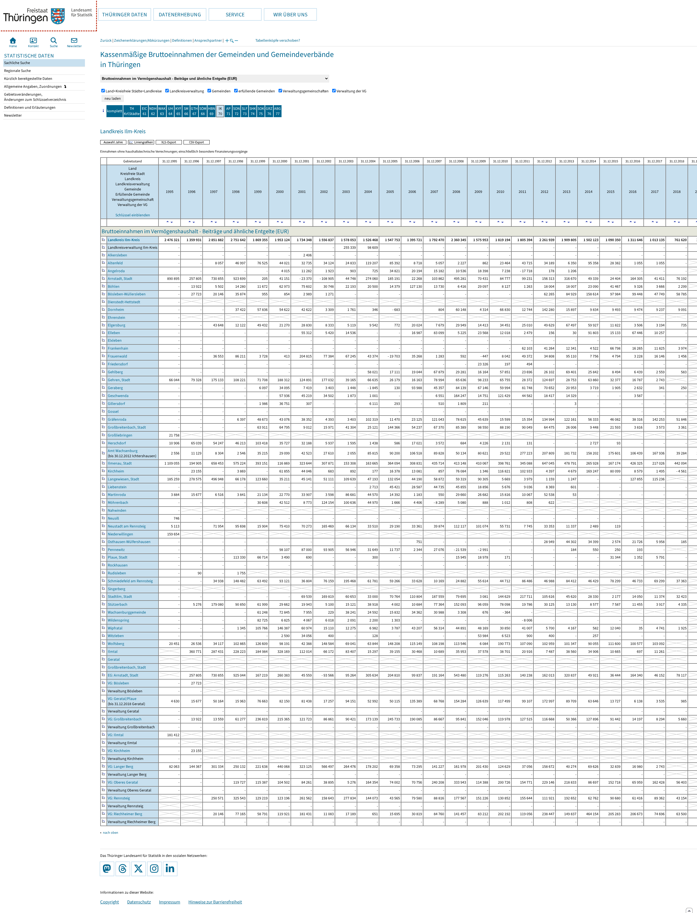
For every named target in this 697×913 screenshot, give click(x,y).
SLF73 (244, 111)
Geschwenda (118, 395)
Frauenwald (117, 356)
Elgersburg (116, 325)
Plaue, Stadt (117, 557)
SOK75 (261, 111)
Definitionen (182, 40)
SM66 (186, 111)
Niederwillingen (120, 534)
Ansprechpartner (208, 40)
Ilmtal (113, 651)
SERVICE (226, 14)
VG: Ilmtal (116, 735)
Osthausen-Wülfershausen (129, 541)
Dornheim (116, 309)
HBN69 (211, 111)
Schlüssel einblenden (132, 215)
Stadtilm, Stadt (120, 596)
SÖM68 (202, 111)
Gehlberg (115, 372)
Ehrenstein (116, 317)
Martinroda (117, 494)
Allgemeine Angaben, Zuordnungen (33, 86)
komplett (114, 111)
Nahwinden (117, 510)
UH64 (170, 111)
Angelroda (116, 271)
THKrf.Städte (132, 111)
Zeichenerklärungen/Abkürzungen (142, 40)
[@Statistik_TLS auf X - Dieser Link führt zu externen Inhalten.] (140, 869)
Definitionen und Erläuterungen (29, 107)
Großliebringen (120, 435)
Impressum (169, 902)
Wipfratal (115, 628)
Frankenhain (118, 348)
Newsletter (12, 115)
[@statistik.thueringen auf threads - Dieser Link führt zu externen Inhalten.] (124, 869)
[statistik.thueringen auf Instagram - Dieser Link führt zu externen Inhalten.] (155, 869)
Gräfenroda (117, 419)
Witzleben (116, 635)
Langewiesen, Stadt (123, 479)
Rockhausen (118, 565)
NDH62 (153, 111)
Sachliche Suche (16, 62)
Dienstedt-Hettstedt (124, 302)
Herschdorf (117, 443)
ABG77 (277, 111)
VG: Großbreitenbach (125, 719)
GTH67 (194, 111)
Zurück (106, 40)
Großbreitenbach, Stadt (127, 427)
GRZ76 (269, 111)
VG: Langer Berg (120, 766)
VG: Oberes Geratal (123, 782)
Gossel (113, 411)
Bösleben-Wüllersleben (127, 294)
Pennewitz (116, 549)
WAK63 (162, 111)
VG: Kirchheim (119, 750)
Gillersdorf (116, 403)
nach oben (110, 832)
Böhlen (114, 286)
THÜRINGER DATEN (122, 14)
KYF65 (178, 111)
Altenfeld (115, 263)
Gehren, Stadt (119, 380)
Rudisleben (117, 573)
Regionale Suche (17, 70)
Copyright (109, 902)
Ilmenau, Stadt (120, 463)
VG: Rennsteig (119, 798)
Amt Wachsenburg (122, 450)
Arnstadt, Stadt (120, 278)
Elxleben (115, 340)
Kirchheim (116, 471)
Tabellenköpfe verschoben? (277, 40)
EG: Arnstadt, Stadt (123, 675)
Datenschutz (139, 902)
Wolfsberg (116, 643)
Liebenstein (117, 487)
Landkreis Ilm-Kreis (124, 239)
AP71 (228, 111)
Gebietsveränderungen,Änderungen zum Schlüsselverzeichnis (34, 97)
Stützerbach (117, 604)
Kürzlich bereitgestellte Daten (27, 78)
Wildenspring (118, 620)
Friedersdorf (118, 364)
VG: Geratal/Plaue (122, 698)
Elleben (114, 332)
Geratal (114, 659)
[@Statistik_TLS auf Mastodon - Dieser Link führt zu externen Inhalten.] (108, 869)
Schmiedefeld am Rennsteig (130, 581)
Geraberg (115, 387)
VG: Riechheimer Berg (125, 814)
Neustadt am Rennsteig (127, 526)
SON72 (236, 111)
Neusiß (113, 518)
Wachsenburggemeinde (127, 612)
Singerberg (116, 589)
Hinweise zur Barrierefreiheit (215, 902)
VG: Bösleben (118, 683)
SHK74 (252, 111)
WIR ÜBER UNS (285, 14)
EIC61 (144, 111)
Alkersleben (117, 255)
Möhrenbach (118, 502)
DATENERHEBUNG (177, 14)
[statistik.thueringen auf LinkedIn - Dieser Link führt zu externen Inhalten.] (171, 869)
